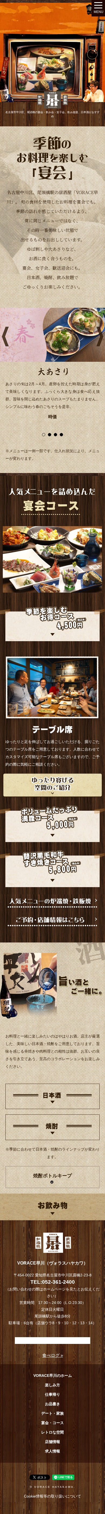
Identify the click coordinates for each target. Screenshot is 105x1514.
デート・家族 (52, 1413)
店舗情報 (52, 1441)
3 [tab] (55, 434)
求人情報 (52, 1451)
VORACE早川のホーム (52, 1375)
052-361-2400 (58, 1282)
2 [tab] (49, 434)
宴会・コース (52, 1423)
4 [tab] (61, 434)
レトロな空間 (52, 1432)
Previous (5, 332)
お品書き (52, 1404)
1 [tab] (43, 434)
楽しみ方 (52, 1385)
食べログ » (52, 1355)
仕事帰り (52, 1394)
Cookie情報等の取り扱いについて (52, 1496)
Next (99, 332)
